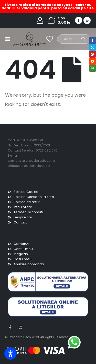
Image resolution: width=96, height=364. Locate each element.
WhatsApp (92, 68)
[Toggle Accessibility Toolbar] (10, 353)
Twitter (92, 47)
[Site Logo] (23, 39)
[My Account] (40, 20)
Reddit (92, 61)
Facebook (10, 327)
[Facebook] (78, 20)
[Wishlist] (50, 39)
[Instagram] (87, 20)
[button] (9, 39)
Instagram (20, 327)
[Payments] (36, 350)
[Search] (84, 39)
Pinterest (92, 54)
